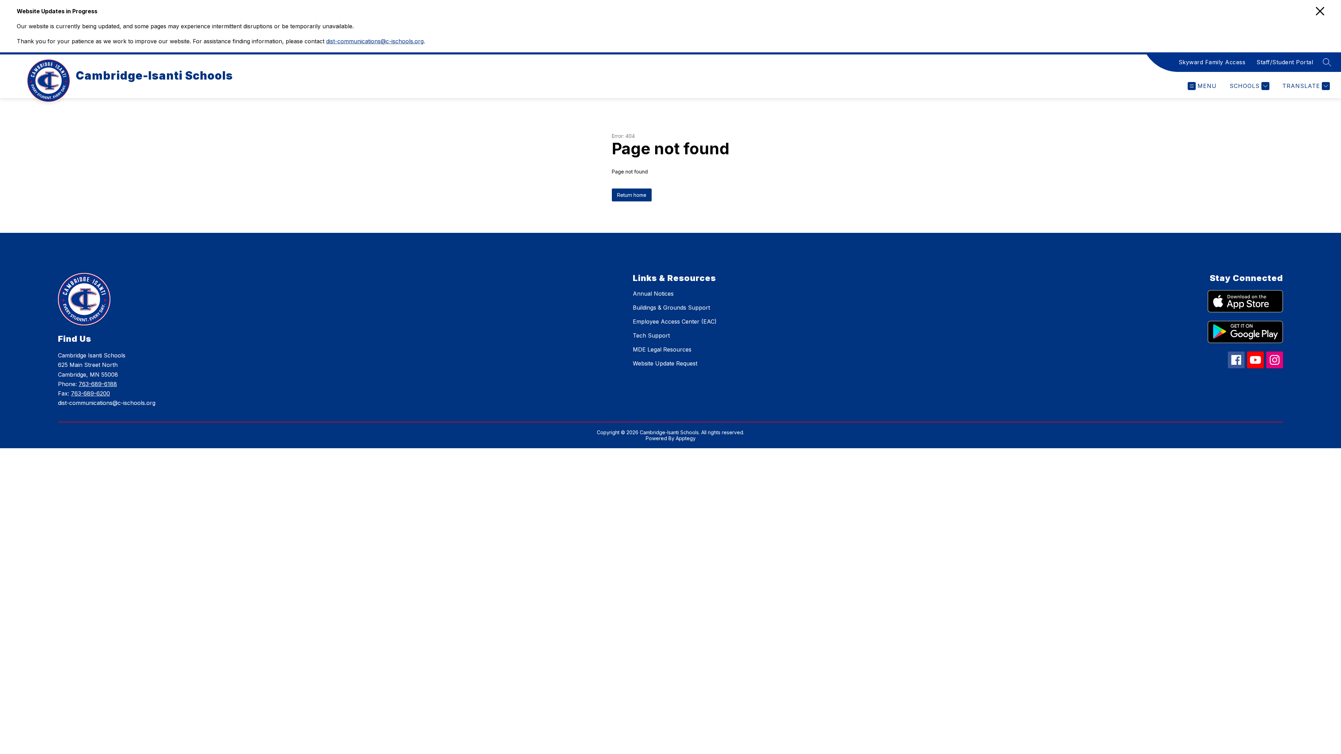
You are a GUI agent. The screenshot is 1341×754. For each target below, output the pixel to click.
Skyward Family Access (1212, 62)
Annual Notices (653, 293)
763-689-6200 (90, 393)
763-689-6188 (98, 383)
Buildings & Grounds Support (671, 307)
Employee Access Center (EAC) (675, 321)
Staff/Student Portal (1284, 62)
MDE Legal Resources (662, 349)
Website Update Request (665, 363)
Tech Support (651, 335)
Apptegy (686, 438)
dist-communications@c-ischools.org (375, 41)
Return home (631, 195)
